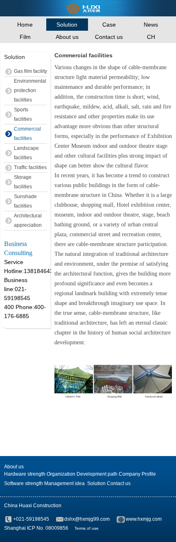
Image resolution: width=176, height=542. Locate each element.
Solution (66, 24)
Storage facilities (23, 182)
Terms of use (86, 528)
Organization (61, 474)
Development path (97, 474)
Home (25, 24)
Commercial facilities (27, 133)
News (151, 24)
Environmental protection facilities (30, 90)
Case (109, 24)
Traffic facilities (30, 167)
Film (25, 37)
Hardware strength (24, 474)
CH (151, 37)
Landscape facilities (26, 152)
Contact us (109, 37)
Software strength (23, 483)
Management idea (64, 483)
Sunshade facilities (25, 201)
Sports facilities (23, 114)
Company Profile (137, 474)
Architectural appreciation (28, 220)
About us (67, 37)
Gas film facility (30, 71)
